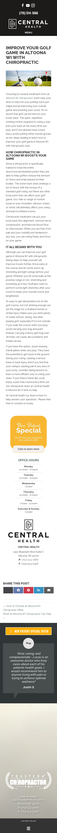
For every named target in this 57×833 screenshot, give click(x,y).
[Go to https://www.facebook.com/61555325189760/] (23, 6)
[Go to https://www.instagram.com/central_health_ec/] (33, 6)
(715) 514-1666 (28, 13)
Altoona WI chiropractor (19, 98)
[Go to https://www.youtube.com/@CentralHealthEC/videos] (28, 6)
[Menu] (28, 828)
